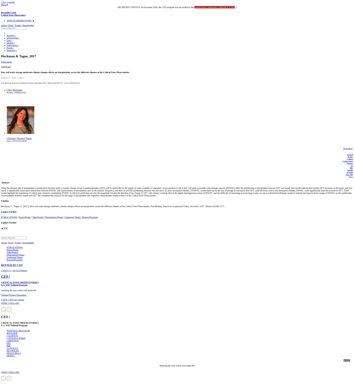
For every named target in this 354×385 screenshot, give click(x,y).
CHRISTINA (13, 341)
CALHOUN (12, 336)
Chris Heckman (14, 90)
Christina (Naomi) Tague (19, 138)
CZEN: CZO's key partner (12, 300)
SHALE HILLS (14, 353)
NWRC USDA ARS (10, 303)
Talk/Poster (6, 67)
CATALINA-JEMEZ (16, 338)
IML (351, 168)
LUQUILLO (12, 348)
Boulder (350, 157)
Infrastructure (13, 38)
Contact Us (6, 270)
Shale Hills (349, 175)
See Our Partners (19, 270)
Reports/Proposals (90, 217)
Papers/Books (25, 217)
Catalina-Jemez (347, 161)
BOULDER (12, 333)
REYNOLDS (13, 351)
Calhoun (350, 159)
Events (18, 25)
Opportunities (28, 25)
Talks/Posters (38, 217)
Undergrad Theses (72, 217)
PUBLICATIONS (9, 217)
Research (11, 35)
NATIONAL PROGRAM (18, 331)
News (10, 25)
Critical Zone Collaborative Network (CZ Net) (214, 7)
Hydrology (348, 148)
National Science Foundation (13, 295)
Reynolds (350, 172)
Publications (13, 45)
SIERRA (11, 356)
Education (12, 50)
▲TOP (4, 228)
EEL (9, 343)
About (4, 25)
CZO (12, 265)
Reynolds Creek (13, 13)
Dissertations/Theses (54, 217)
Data (9, 40)
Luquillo (350, 170)
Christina (350, 163)
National (350, 154)
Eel (352, 166)
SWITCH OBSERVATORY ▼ (20, 21)
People (10, 48)
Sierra (351, 177)
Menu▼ (4, 5)
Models (11, 43)
